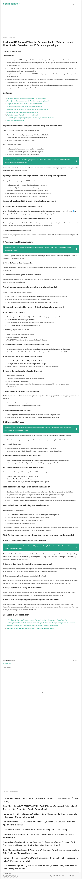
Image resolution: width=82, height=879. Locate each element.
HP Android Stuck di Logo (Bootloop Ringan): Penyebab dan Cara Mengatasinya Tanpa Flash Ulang (37, 620)
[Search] (73, 4)
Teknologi (7, 664)
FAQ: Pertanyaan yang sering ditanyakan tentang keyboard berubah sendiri (30, 118)
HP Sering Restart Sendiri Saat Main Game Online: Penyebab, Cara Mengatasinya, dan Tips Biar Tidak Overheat (41, 623)
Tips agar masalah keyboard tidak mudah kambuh (22, 112)
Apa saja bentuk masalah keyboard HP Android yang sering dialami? (28, 101)
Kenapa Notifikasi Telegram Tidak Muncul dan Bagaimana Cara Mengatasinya (31, 628)
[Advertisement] (41, 21)
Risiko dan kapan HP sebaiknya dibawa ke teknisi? (22, 115)
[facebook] (4, 877)
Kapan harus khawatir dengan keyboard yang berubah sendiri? (26, 98)
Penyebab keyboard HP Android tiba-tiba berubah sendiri (24, 104)
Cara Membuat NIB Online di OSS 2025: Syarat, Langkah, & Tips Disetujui (35, 829)
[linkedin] (16, 877)
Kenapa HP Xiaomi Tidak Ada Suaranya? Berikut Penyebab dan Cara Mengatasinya (32, 625)
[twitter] (7, 877)
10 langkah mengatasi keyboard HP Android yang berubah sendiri (27, 109)
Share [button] (75, 661)
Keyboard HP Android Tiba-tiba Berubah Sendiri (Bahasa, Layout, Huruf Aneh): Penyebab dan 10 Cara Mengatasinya (38, 44)
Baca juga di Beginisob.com (15, 120)
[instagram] (13, 877)
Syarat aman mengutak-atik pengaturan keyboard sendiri (24, 106)
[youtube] (10, 877)
